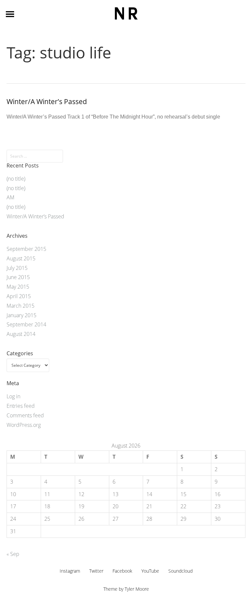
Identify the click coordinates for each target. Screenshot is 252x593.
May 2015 (18, 286)
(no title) (16, 178)
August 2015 (21, 258)
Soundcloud (180, 571)
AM (10, 197)
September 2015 (26, 249)
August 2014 (21, 334)
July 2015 (17, 268)
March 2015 (20, 305)
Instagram (70, 571)
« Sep (13, 554)
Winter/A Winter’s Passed (47, 101)
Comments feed (25, 415)
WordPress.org (24, 424)
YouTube (150, 571)
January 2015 (21, 315)
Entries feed (21, 405)
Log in (13, 396)
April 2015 (19, 296)
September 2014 (26, 324)
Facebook (122, 571)
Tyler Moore (137, 589)
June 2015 (18, 277)
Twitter (96, 571)
